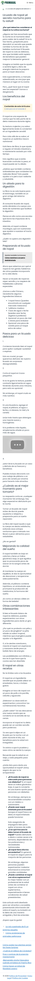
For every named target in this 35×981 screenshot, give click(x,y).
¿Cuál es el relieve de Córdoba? (17, 951)
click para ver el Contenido (15, 109)
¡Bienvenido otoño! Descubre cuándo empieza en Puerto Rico (17, 961)
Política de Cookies (20, 978)
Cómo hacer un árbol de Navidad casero (14, 967)
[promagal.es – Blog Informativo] (8, 2)
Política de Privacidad (17, 976)
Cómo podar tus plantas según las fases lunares (17, 946)
